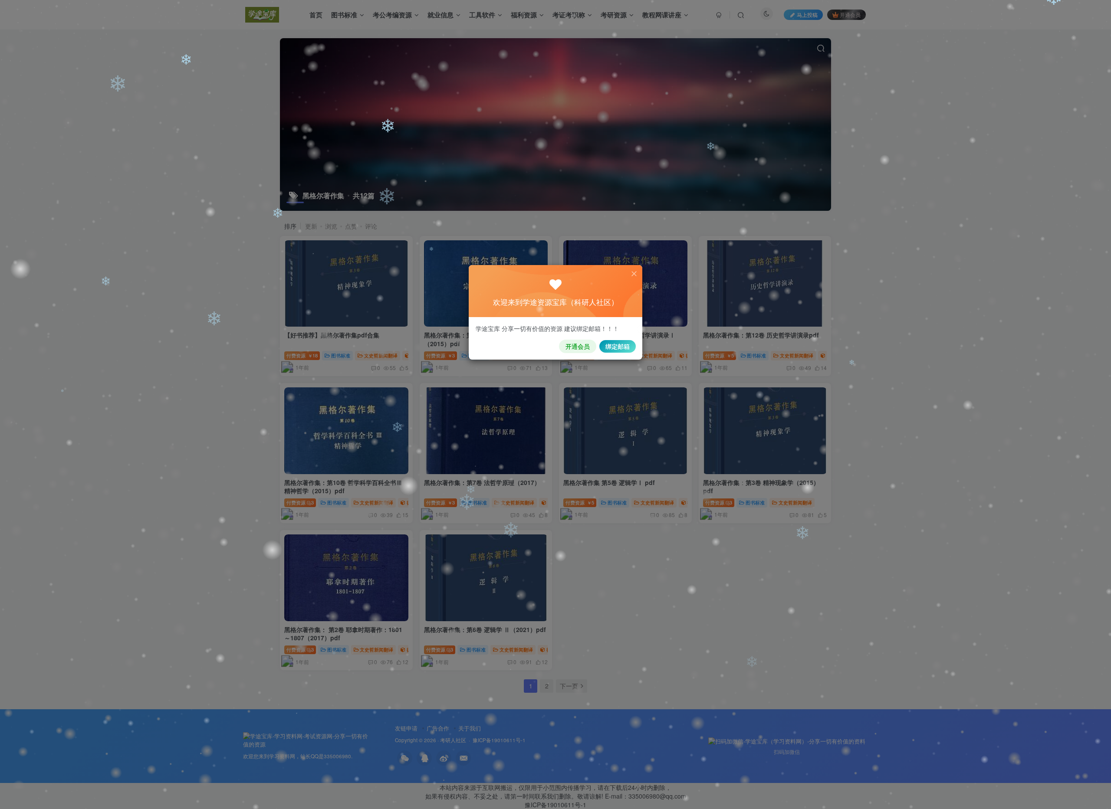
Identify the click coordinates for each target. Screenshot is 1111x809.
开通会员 (577, 346)
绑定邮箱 (617, 346)
